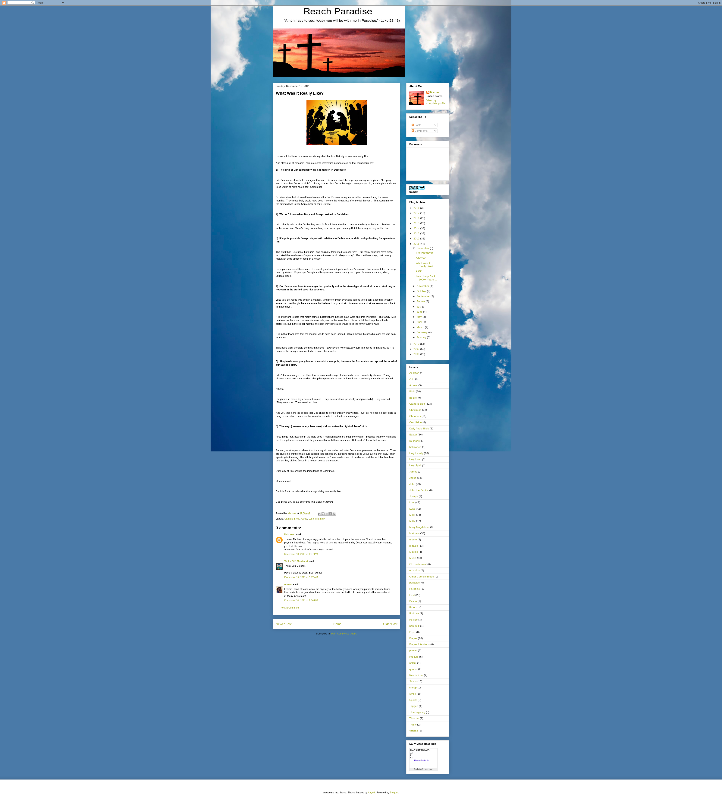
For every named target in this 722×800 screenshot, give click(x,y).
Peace (413, 601)
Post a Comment (290, 607)
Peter (412, 607)
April (420, 321)
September (424, 296)
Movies (413, 551)
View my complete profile (435, 102)
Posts (417, 124)
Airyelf (371, 792)
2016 (416, 218)
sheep (413, 687)
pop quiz (414, 625)
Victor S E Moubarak (296, 561)
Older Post (390, 624)
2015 (416, 223)
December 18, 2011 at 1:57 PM (301, 554)
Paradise (414, 588)
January (422, 337)
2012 (416, 238)
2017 (416, 212)
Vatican (413, 730)
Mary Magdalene (419, 527)
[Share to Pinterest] (334, 514)
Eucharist (414, 440)
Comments (421, 130)
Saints (413, 681)
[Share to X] (327, 514)
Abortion (414, 372)
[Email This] (320, 514)
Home (337, 624)
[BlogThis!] (323, 514)
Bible (412, 391)
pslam (412, 662)
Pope (412, 632)
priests (413, 650)
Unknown (289, 534)
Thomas (414, 718)
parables (414, 582)
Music (412, 557)
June (420, 311)
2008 (416, 354)
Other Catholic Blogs (421, 576)
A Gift (419, 271)
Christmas (415, 409)
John (412, 483)
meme (413, 539)
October (422, 291)
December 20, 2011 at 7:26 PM (301, 600)
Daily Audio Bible (419, 428)
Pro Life (414, 656)
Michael (435, 92)
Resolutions (416, 675)
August (421, 301)
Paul (412, 594)
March (421, 327)
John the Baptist (418, 490)
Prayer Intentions (419, 644)
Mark (412, 514)
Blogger (394, 792)
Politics (413, 619)
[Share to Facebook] (330, 514)
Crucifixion (415, 422)
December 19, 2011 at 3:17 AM (301, 577)
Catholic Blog (291, 518)
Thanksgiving (417, 712)
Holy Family (416, 453)
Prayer (413, 638)
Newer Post (283, 624)
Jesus (303, 518)
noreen (288, 584)
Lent (412, 502)
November (423, 285)
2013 (416, 233)
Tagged (413, 705)
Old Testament (418, 564)
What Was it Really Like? (424, 264)
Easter (413, 434)
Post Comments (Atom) (344, 633)
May (419, 316)
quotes (413, 669)
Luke (311, 518)
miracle (413, 545)
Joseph (413, 496)
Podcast (414, 613)
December (423, 248)
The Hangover (424, 252)
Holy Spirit (415, 465)
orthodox (414, 570)
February (422, 332)
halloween (415, 446)
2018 (416, 207)
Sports (413, 699)
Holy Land (415, 459)
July (419, 306)
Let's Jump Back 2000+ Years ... (426, 278)
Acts (411, 379)
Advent (413, 385)
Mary (412, 520)
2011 (416, 243)
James (413, 471)
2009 (416, 348)
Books (413, 397)
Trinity (412, 724)
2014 (416, 228)
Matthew (320, 518)
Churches (415, 416)
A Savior (421, 257)
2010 (416, 343)
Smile (412, 693)
